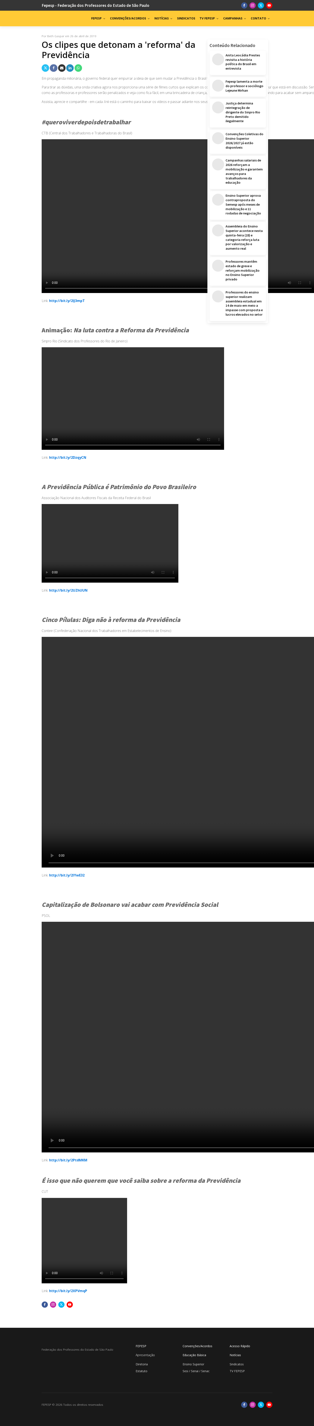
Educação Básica (194, 1355)
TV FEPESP (207, 18)
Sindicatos (237, 1364)
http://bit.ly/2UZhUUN (68, 590)
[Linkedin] (70, 68)
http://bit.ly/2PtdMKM (68, 1160)
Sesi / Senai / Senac (196, 1371)
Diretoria (142, 1364)
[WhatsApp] (78, 68)
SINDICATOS (186, 18)
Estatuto (141, 1371)
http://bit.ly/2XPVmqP (68, 1290)
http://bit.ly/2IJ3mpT (67, 300)
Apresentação (145, 1355)
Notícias (235, 1355)
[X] (45, 68)
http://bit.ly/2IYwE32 (67, 875)
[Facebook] (53, 68)
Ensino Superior (193, 1364)
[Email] (62, 68)
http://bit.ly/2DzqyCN (68, 457)
